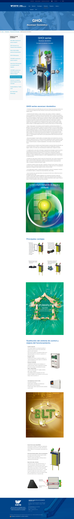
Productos (45, 6)
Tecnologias (39, 6)
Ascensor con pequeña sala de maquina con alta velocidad (15, 81)
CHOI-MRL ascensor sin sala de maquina (15, 59)
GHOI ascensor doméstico (15, 77)
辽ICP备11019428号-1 (24, 516)
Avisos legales (37, 1)
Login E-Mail (30, 510)
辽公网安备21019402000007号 (16, 516)
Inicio (29, 6)
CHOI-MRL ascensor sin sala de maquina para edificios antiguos (15, 72)
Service (57, 6)
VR (35, 9)
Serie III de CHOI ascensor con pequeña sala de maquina (15, 65)
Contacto (32, 1)
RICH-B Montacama (14, 55)
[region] (44, 263)
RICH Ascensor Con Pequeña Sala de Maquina (15, 46)
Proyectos (51, 6)
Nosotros (33, 6)
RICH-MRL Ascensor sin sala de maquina (15, 41)
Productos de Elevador (14, 31)
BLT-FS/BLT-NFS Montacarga (13, 92)
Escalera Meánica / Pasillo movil (15, 87)
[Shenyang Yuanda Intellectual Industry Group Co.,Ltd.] (18, 6)
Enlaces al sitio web (45, 1)
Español (55, 1)
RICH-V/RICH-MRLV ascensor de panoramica (15, 51)
